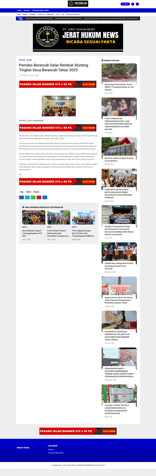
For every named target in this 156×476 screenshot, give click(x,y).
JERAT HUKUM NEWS (69, 465)
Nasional (33, 14)
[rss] (37, 451)
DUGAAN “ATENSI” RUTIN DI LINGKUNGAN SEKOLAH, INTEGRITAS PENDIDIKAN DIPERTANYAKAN (117, 409)
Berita (29, 192)
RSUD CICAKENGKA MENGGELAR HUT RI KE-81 (59, 18)
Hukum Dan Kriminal (73, 14)
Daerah (25, 14)
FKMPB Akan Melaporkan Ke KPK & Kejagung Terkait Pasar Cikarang (119, 266)
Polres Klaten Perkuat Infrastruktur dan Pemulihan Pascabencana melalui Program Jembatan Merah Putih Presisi (58, 233)
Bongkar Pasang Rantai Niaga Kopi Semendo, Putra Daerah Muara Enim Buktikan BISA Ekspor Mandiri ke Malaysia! (119, 230)
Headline (41, 14)
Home (19, 10)
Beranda (22, 60)
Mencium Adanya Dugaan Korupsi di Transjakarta (119, 159)
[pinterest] (39, 197)
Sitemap (125, 4)
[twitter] (19, 4)
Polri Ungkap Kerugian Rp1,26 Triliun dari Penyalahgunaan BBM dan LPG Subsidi (83, 233)
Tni (63, 14)
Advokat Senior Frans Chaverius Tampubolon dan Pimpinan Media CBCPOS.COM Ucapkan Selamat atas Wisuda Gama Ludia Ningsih (108, 18)
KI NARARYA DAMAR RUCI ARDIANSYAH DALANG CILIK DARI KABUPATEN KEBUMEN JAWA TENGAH (117, 335)
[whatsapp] (33, 197)
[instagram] (22, 4)
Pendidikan (50, 14)
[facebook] (16, 4)
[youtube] (25, 4)
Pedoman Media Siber (40, 10)
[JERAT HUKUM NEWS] (78, 7)
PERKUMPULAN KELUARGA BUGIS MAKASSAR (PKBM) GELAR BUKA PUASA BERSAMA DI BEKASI (118, 193)
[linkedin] (44, 197)
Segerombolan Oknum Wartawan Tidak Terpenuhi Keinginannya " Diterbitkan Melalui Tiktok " (119, 300)
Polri (58, 14)
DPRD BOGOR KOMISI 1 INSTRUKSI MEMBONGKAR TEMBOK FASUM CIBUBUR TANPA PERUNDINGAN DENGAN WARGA (119, 372)
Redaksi (27, 10)
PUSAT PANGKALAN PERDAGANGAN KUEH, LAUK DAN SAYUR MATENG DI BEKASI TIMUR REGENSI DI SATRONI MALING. (118, 123)
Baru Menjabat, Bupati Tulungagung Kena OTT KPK (32, 233)
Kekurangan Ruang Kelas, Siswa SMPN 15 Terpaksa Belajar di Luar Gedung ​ (119, 87)
